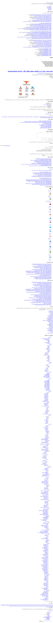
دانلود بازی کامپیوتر (20, 605)
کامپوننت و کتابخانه (45, 513)
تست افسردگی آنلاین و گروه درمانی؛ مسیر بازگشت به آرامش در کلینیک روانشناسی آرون (39, 272)
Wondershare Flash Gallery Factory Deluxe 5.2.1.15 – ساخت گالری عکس (41, 163)
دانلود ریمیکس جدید (50, 324)
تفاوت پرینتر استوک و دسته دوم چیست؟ (45, 19)
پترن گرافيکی (46, 580)
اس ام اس (46, 441)
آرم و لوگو (38, 116)
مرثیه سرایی (46, 370)
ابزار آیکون (46, 576)
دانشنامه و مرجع (45, 469)
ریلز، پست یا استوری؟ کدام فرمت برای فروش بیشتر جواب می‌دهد (42, 16)
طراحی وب (46, 521)
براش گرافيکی (46, 579)
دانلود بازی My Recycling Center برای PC (45, 54)
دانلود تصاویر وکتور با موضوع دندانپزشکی (45, 127)
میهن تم (52, 313)
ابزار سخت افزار (45, 545)
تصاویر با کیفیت (30, 604)
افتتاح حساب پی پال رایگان (47, 303)
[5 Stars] (41, 74)
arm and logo (49, 116)
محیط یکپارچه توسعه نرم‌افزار (43, 514)
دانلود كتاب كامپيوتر (46, 384)
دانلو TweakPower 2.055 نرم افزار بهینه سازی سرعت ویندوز (43, 36)
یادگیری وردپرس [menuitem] (47, 614)
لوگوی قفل (5, 116)
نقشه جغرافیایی (45, 400)
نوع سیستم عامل (47, 450)
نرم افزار (48, 443)
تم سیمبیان (44, 463)
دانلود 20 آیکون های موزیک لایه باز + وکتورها (45, 120)
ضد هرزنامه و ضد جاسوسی (44, 496)
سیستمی (46, 556)
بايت (48, 379)
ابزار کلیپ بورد (46, 546)
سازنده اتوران (46, 537)
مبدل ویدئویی (46, 598)
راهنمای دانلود (49, 7)
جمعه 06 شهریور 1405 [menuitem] (48, 616)
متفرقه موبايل (47, 440)
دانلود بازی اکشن (7, 604)
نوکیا (47, 436)
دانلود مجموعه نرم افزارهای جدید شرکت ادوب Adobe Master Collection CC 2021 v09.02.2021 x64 (37, 121)
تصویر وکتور (45, 73)
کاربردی (46, 421)
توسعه (47, 418)
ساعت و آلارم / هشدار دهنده (44, 531)
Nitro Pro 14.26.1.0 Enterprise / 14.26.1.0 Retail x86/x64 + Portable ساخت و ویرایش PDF (39, 35)
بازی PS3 (46, 352)
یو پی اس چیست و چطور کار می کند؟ (46, 178)
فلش (48, 350)
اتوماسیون (46, 549)
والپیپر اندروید (44, 457)
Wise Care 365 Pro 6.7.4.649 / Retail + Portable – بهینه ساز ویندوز (42, 31)
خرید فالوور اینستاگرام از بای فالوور (48, 320)
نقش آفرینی (47, 360)
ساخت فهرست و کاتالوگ (44, 525)
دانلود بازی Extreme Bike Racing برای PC (45, 55)
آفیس (47, 477)
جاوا (47, 459)
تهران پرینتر (51, 331)
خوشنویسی (46, 395)
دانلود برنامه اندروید (50, 315)
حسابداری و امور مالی (45, 481)
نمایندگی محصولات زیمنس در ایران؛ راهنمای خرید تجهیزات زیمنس (42, 17)
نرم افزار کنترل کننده (45, 568)
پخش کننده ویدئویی (45, 592)
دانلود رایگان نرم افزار (47, 104)
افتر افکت (46, 411)
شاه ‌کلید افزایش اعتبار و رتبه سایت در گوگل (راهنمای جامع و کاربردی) (41, 299)
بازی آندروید (33, 604)
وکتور (41, 117)
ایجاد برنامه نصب (45, 509)
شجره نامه (46, 526)
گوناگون (48, 356)
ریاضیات (46, 470)
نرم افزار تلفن (46, 563)
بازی (50, 344)
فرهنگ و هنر (46, 527)
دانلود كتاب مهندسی (46, 386)
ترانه (48, 363)
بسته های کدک (46, 591)
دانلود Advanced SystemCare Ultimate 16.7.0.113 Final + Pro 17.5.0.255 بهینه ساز (40, 24)
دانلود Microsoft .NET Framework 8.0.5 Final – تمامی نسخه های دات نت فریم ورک (40, 165)
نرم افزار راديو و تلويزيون (44, 564)
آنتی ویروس (46, 491)
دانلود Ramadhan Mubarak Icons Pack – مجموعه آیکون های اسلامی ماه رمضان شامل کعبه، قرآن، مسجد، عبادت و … (35, 122)
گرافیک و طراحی (47, 342)
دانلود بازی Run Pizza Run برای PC (46, 53)
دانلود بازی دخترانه (36, 605)
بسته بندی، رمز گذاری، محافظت (43, 510)
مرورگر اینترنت (45, 506)
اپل (47, 433)
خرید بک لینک (51, 322)
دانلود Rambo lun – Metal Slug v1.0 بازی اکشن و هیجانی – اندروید (42, 23)
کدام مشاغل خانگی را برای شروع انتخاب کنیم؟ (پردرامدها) (43, 20)
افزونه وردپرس (50, 311)
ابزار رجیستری (46, 544)
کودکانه (47, 365)
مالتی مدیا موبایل (47, 437)
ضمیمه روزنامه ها (46, 388)
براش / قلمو (46, 404)
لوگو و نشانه (39, 73)
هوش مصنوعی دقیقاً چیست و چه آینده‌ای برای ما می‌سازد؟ (43, 18)
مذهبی (48, 366)
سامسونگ (46, 435)
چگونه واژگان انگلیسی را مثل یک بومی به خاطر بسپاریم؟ (43, 182)
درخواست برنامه (48, 6)
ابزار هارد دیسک (45, 547)
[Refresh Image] (8, 145)
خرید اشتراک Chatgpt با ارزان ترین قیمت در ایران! (44, 41)
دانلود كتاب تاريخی (46, 382)
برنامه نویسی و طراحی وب (45, 338)
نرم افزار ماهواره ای (45, 569)
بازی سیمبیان (44, 462)
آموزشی (48, 467)
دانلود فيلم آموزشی (46, 374)
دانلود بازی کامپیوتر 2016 (16, 605)
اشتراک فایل (46, 502)
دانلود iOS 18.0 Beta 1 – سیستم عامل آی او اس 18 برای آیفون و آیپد (42, 25)
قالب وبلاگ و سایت (43, 519)
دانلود (28, 604)
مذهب (47, 528)
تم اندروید (44, 456)
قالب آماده (47, 410)
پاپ (47, 364)
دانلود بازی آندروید (14, 604)
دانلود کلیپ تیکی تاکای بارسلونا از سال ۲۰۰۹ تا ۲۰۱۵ (44, 159)
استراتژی (48, 345)
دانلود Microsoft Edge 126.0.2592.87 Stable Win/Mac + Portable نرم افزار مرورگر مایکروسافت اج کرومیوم (36, 32)
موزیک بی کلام (47, 371)
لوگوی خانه (17, 116)
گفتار (47, 596)
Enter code (51, 146)
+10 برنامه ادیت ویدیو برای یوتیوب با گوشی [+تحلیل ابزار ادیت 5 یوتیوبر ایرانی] (40, 276)
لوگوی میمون (44, 117)
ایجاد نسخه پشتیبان (45, 550)
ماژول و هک (44, 520)
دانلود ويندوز (46, 553)
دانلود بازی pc (17, 604)
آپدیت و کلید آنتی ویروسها (44, 490)
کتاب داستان (47, 390)
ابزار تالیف (46, 478)
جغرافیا (47, 468)
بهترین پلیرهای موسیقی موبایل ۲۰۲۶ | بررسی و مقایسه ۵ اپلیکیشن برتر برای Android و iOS (38, 21)
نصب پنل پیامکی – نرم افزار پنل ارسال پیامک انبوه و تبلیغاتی (43, 304)
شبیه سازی (47, 349)
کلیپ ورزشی (47, 377)
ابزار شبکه (46, 501)
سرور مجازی (51, 317)
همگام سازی (46, 572)
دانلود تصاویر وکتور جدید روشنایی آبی (46, 126)
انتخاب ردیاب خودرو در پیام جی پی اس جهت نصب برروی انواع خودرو (41, 301)
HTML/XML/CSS (45, 517)
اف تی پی (46, 503)
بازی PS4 (46, 353)
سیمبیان (46, 461)
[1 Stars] (51, 74)
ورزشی (48, 361)
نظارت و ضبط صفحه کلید (44, 499)
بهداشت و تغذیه (46, 523)
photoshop (48, 604)
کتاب (50, 378)
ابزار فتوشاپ (39, 604)
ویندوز (47, 542)
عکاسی (48, 341)
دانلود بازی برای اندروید (49, 605)
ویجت (45, 458)
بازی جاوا (45, 460)
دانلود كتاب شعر (47, 383)
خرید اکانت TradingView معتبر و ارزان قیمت (45, 275)
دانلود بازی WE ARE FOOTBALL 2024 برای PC (44, 52)
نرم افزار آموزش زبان (45, 560)
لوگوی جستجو (22, 116)
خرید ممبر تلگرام (50, 319)
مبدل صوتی (46, 597)
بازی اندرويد (44, 455)
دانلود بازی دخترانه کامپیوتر (32, 605)
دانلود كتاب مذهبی (46, 385)
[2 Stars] (49, 74)
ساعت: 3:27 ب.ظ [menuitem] (46, 619)
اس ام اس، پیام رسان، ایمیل (44, 444)
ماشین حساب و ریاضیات (44, 449)
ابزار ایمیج (46, 534)
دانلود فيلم (48, 373)
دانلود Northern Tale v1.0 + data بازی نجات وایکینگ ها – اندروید (42, 161)
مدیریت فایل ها (46, 559)
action (41, 604)
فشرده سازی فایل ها (45, 557)
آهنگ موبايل (46, 438)
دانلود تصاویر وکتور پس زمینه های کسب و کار (45, 124)
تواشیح (47, 368)
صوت (50, 362)
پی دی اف (46, 480)
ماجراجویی (46, 428)
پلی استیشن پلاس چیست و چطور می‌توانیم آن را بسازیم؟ (43, 278)
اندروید (47, 454)
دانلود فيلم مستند (47, 375)
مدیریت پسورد (46, 497)
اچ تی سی (46, 434)
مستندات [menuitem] (48, 613)
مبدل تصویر (46, 587)
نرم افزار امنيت (45, 498)
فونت (48, 406)
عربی (47, 408)
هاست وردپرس (50, 327)
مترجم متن (46, 483)
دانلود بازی (27, 604)
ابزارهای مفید (46, 548)
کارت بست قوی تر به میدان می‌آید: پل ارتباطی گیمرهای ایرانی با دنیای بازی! (40, 302)
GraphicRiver (43, 604)
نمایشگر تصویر (46, 588)
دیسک (47, 419)
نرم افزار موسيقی (45, 599)
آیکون (47, 392)
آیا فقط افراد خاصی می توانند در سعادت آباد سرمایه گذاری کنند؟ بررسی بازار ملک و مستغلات (38, 183)
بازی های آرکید (46, 427)
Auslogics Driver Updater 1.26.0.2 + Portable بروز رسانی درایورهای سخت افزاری (40, 34)
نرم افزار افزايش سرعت (44, 507)
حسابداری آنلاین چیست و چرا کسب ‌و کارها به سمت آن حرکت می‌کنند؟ (41, 14)
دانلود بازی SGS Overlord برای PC (46, 48)
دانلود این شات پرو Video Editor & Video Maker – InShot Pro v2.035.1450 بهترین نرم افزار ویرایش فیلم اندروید (36, 28)
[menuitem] (25, 621)
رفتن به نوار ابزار (50, 610)
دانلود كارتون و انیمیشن (46, 376)
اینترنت (48, 500)
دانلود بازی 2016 (20, 604)
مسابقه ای (46, 429)
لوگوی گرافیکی (49, 117)
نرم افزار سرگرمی (45, 566)
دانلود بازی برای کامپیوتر (44, 605)
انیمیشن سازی (46, 578)
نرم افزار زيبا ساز (45, 565)
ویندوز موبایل (46, 465)
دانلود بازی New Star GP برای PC (46, 51)
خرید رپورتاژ (51, 323)
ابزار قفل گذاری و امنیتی (44, 492)
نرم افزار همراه (45, 571)
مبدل (47, 539)
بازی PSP (46, 354)
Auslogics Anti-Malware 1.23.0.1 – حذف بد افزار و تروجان (43, 37)
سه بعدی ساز (46, 582)
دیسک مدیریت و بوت (45, 554)
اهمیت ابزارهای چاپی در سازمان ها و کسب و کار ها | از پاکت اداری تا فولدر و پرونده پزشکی (38, 179)
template (50, 604)
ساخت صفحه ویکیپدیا (50, 328)
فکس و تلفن (46, 488)
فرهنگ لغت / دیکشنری (44, 472)
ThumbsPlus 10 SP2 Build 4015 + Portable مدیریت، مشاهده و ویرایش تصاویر (40, 160)
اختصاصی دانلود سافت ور (45, 474)
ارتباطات (48, 485)
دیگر (47, 494)
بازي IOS (45, 452)
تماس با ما (49, 9)
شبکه (48, 340)
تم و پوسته (46, 530)
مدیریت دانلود (46, 505)
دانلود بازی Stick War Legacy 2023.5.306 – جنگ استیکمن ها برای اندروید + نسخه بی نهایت (39, 27)
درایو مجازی (46, 535)
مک (48, 359)
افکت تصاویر (37, 604)
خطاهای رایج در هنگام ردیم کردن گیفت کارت (45, 298)
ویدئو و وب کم (46, 489)
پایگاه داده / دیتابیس (45, 511)
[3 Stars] (46, 74)
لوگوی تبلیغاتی (30, 116)
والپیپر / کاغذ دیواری (45, 401)
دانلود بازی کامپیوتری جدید (7, 605)
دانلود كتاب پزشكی (46, 381)
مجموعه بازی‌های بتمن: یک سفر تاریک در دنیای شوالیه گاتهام (43, 277)
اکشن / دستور (46, 403)
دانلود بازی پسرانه (24, 605)
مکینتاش (50, 414)
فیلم (50, 372)
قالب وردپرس (51, 312)
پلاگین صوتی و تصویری (44, 593)
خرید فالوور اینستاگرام (49, 318)
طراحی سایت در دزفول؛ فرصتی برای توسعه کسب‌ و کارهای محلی (42, 15)
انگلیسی (46, 407)
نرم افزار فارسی (45, 567)
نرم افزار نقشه (46, 570)
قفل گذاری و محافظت (44, 538)
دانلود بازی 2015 (23, 604)
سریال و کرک (46, 555)
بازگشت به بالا (51, 607)
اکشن (48, 346)
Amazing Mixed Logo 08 (43, 116)
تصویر (49, 73)
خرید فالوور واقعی (50, 329)
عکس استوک (46, 397)
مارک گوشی (47, 432)
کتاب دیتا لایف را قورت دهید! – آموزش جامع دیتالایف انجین (43, 158)
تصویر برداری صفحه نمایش (44, 594)
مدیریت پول (44, 446)
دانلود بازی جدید (40, 605)
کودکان (48, 355)
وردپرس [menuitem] (48, 612)
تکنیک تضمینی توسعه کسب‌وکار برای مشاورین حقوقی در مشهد (42, 296)
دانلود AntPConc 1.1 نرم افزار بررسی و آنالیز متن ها (44, 162)
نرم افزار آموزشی (45, 561)
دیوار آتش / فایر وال (45, 495)
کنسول (48, 351)
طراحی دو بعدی (45, 583)
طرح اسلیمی (46, 396)
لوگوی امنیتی (34, 116)
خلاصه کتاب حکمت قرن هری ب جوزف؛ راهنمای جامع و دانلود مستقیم (41, 45)
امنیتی (47, 445)
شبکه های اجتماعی (45, 447)
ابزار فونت (46, 577)
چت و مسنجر (46, 487)
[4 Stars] (44, 74)
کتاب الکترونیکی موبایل (44, 439)
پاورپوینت (46, 412)
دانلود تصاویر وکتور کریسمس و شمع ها (45, 125)
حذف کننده (46, 552)
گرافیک (43, 73)
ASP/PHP (46, 516)
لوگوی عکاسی (14, 116)
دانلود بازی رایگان (28, 605)
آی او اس (46, 451)
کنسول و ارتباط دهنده (45, 558)
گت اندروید (51, 314)
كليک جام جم (47, 389)
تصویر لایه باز (46, 393)
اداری (48, 337)
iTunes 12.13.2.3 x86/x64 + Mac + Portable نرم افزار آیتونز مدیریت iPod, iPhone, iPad (39, 29)
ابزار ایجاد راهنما (45, 508)
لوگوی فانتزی (9, 116)
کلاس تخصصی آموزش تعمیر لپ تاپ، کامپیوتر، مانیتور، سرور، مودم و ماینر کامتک (40, 297)
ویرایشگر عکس (45, 589)
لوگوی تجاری (26, 116)
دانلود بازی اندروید (50, 316)
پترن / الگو (46, 405)
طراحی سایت (49, 8)
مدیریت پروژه (46, 484)
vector (52, 116)
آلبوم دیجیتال (46, 575)
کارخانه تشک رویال (50, 330)
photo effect (46, 604)
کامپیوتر (47, 473)
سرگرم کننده (47, 348)
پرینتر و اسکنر (46, 479)
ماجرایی (48, 357)
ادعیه (47, 367)
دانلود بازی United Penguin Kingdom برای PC (44, 49)
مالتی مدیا (48, 343)
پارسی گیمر (51, 326)
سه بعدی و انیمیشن (46, 339)
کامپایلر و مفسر (45, 512)
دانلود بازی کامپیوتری (12, 605)
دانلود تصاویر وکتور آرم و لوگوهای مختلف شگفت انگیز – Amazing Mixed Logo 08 (30, 71)
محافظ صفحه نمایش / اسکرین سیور (43, 532)
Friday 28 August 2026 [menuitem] (46, 617)
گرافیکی (46, 422)
